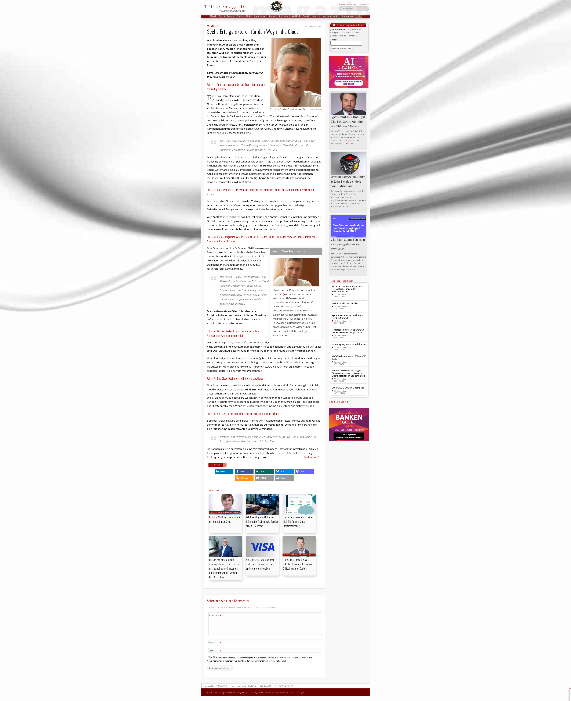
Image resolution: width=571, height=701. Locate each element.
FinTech (249, 16)
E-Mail (333, 39)
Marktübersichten (331, 16)
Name (215, 643)
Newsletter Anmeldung (215, 685)
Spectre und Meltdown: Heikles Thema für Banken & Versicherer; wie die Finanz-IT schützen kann (348, 181)
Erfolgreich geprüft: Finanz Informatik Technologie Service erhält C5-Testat (262, 521)
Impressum (364, 4)
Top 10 (222, 16)
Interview (283, 16)
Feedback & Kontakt (285, 685)
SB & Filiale (295, 16)
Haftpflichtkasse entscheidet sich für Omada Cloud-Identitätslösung (298, 521)
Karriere (316, 16)
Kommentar (215, 615)
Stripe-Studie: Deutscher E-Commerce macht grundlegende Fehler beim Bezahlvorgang (348, 244)
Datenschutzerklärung (244, 685)
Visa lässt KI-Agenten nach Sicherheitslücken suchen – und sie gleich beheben (260, 564)
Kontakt (341, 4)
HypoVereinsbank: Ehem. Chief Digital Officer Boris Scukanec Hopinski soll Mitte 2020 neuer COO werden (348, 121)
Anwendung (260, 16)
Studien (240, 16)
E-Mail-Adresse (215, 653)
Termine (231, 16)
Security (306, 16)
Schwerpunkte (348, 16)
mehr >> (349, 143)
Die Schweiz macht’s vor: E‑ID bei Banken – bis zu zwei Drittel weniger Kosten (298, 564)
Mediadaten (352, 4)
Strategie (273, 16)
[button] (359, 16)
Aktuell (213, 16)
